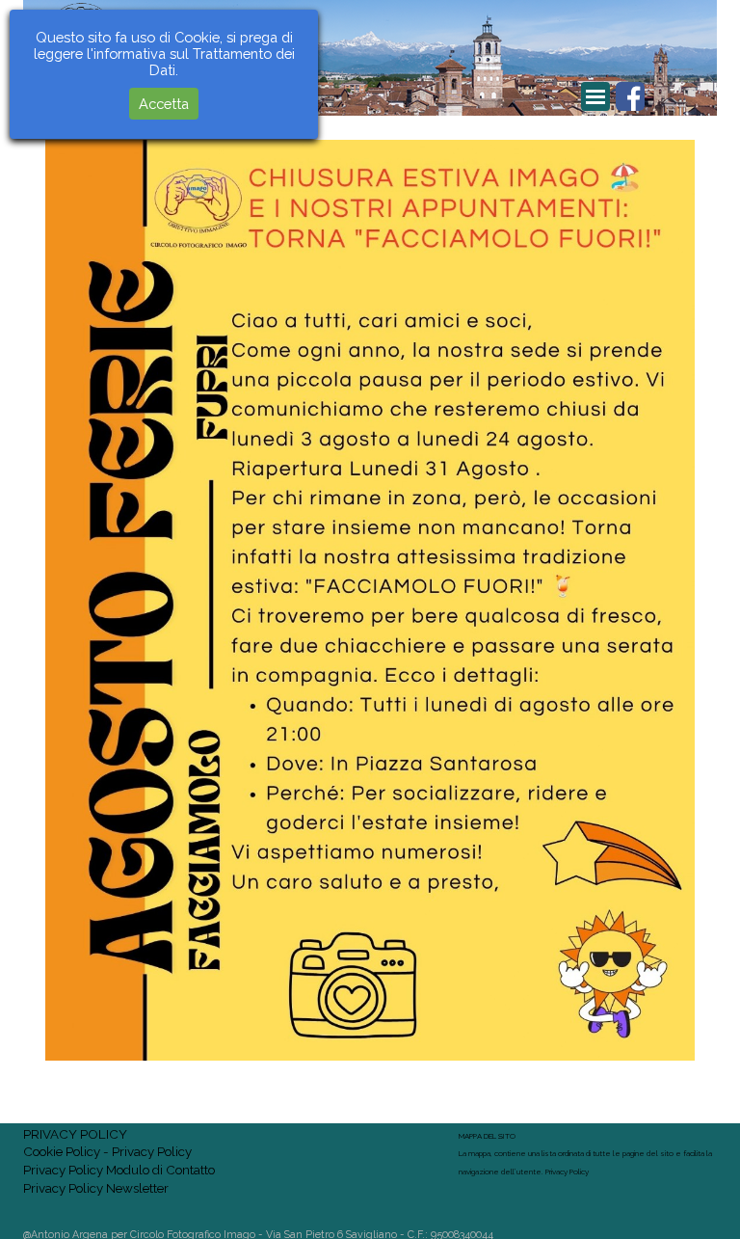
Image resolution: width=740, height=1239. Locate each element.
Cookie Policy (61, 1151)
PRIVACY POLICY (75, 1134)
